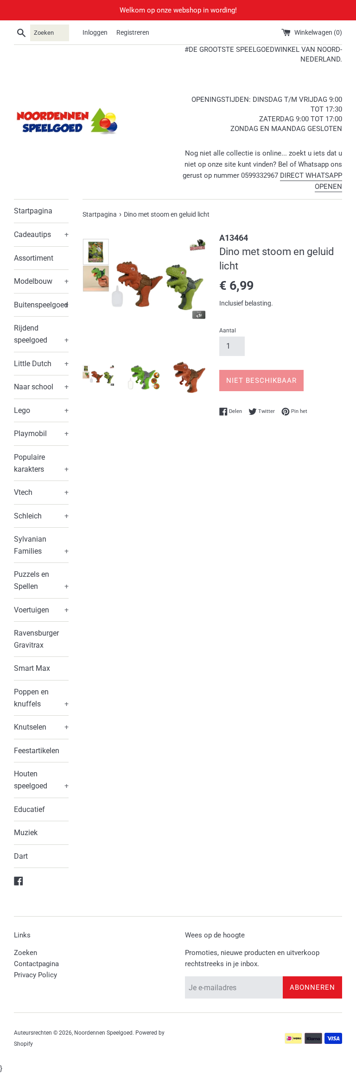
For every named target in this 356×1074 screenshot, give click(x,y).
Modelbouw (41, 281)
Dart (21, 856)
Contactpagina (36, 964)
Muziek (26, 832)
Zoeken (25, 953)
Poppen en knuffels (41, 697)
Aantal (227, 330)
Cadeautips (41, 234)
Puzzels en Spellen (41, 580)
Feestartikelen (36, 750)
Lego (41, 410)
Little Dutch (41, 363)
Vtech (41, 492)
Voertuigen (41, 610)
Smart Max (32, 668)
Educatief (29, 809)
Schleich (41, 516)
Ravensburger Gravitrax (36, 639)
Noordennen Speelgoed (103, 1033)
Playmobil (41, 433)
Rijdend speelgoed (41, 334)
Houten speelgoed (41, 779)
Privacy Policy (35, 975)
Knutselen (41, 727)
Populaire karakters (41, 463)
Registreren (132, 32)
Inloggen (95, 32)
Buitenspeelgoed (41, 304)
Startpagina (33, 210)
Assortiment (33, 258)
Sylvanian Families (41, 545)
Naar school (41, 386)
